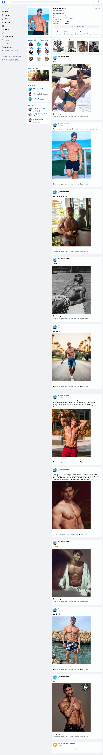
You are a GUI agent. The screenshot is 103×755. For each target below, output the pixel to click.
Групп (71, 33)
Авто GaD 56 (37, 98)
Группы (30, 85)
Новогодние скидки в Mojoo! (66, 743)
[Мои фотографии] (58, 46)
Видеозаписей (80, 33)
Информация (11, 56)
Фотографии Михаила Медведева (64, 40)
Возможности (17, 56)
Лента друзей (44, 40)
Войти (98, 2)
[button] (93, 2)
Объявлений (97, 33)
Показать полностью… (60, 407)
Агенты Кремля (38, 88)
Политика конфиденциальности (9, 58)
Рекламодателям (98, 751)
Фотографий (58, 33)
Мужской (68, 16)
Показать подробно (77, 26)
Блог (30, 105)
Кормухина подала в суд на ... (40, 114)
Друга (66, 33)
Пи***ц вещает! (38, 93)
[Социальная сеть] (5, 2)
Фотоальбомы (33, 68)
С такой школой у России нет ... (39, 109)
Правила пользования (7, 57)
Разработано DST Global (14, 60)
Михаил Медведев (63, 56)
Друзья (30, 40)
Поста (89, 33)
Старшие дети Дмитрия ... (38, 120)
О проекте (4, 56)
